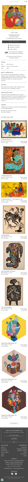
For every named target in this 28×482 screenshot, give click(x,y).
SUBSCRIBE (14, 438)
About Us (3, 447)
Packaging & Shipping (22, 449)
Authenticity (24, 447)
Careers (25, 452)
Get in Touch (24, 454)
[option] (14, 17)
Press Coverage (5, 452)
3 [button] (15, 30)
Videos (2, 454)
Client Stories (4, 450)
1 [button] (12, 30)
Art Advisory (4, 449)
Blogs (2, 455)
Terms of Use (17, 478)
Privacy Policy (11, 478)
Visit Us (25, 455)
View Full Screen (14, 32)
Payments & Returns (22, 450)
